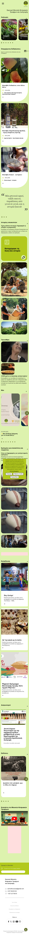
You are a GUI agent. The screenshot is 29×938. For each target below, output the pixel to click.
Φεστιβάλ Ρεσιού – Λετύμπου (12, 175)
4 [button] (8, 42)
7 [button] (14, 441)
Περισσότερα (26, 18)
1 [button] (1, 42)
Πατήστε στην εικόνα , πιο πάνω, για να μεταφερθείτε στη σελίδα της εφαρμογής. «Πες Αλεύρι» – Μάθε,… (14, 599)
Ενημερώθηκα (14, 477)
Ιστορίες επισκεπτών (9, 222)
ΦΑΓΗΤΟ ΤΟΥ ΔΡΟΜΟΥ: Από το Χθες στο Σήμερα (13, 784)
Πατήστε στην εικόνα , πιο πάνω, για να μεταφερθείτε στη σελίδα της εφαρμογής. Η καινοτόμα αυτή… (12, 644)
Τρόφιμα (6, 36)
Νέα (2, 390)
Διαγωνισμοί (6, 705)
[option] (9, 29)
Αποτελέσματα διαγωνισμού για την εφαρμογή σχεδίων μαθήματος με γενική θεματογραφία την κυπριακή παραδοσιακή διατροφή (13, 734)
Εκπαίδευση (5, 561)
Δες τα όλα (26, 391)
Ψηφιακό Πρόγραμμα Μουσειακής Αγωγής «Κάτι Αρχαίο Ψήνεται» (12, 686)
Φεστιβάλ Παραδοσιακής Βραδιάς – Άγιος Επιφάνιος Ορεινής (13, 131)
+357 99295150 (12, 891)
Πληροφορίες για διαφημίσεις (14, 909)
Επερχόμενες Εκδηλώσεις (10, 49)
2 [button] (3, 42)
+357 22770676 (12, 893)
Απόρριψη (8, 474)
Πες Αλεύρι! (8, 595)
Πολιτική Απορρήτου (14, 471)
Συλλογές (4, 17)
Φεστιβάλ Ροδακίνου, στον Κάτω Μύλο (13, 86)
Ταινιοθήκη (5, 340)
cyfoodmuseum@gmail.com (15, 888)
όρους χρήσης (16, 868)
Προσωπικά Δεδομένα (14, 905)
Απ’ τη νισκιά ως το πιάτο (11, 640)
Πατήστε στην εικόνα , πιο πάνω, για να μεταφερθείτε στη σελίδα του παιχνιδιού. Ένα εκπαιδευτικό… (13, 691)
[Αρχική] (26, 4)
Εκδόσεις (4, 753)
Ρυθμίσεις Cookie (18, 474)
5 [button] (10, 42)
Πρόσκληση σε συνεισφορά (14, 912)
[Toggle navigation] (3, 3)
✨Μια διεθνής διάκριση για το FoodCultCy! (9, 434)
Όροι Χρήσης (14, 902)
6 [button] (12, 42)
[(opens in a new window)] (8, 921)
